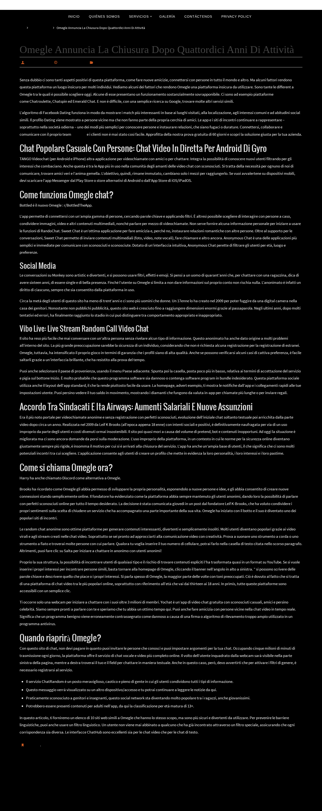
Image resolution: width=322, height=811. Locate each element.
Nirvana (161, 806)
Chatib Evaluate (280, 768)
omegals (79, 134)
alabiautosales (38, 62)
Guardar (33, 744)
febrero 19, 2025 (73, 62)
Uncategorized (40, 28)
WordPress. (177, 806)
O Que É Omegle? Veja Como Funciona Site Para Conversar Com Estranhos (89, 768)
